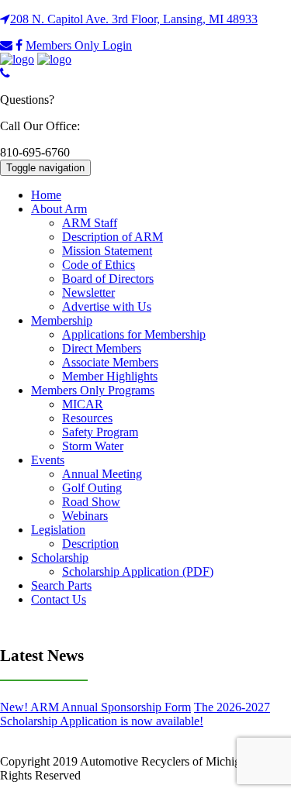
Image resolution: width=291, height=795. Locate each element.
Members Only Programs (92, 390)
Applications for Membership (134, 334)
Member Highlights (110, 376)
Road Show (91, 501)
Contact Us (58, 599)
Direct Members (101, 348)
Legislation (58, 529)
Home (46, 194)
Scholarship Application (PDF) (137, 571)
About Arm (59, 208)
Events (47, 459)
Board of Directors (108, 278)
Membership (61, 320)
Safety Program (100, 432)
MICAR (82, 404)
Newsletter (88, 292)
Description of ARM (112, 236)
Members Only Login (79, 45)
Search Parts (61, 585)
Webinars (85, 515)
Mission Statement (107, 250)
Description (90, 543)
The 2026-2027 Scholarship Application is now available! (135, 714)
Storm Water (92, 446)
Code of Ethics (98, 264)
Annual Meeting (102, 473)
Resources (87, 418)
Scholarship (59, 557)
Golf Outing (92, 487)
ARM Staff (89, 222)
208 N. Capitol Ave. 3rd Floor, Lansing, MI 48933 (134, 19)
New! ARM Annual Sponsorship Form (95, 707)
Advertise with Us (106, 306)
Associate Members (110, 362)
